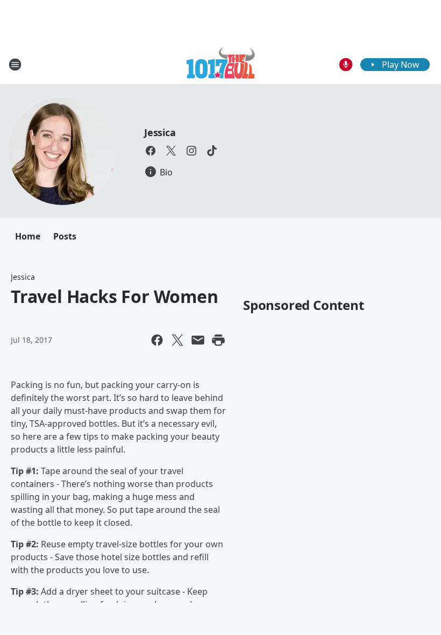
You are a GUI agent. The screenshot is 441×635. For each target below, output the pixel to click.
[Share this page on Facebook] (157, 340)
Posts (64, 236)
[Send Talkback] (345, 64)
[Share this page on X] (177, 340)
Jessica (160, 132)
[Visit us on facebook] (150, 150)
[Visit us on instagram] (191, 150)
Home (27, 236)
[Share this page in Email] (197, 340)
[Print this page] (218, 340)
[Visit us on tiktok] (211, 150)
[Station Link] (220, 64)
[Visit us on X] (171, 150)
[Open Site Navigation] (15, 64)
